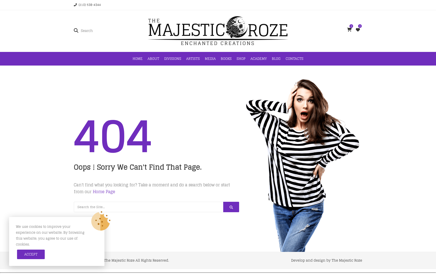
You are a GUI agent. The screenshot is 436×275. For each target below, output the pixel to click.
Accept (30, 254)
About (153, 59)
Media (210, 59)
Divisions (172, 59)
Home (138, 59)
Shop (241, 59)
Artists (193, 59)
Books (226, 59)
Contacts (294, 59)
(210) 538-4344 (90, 4)
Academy (258, 59)
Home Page (104, 191)
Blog (276, 59)
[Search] (231, 207)
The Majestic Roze (119, 260)
